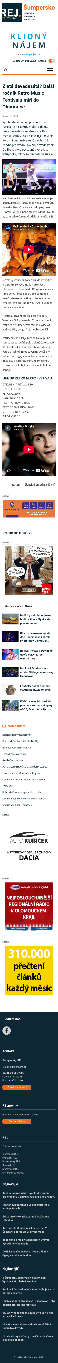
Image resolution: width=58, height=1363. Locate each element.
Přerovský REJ (9, 1157)
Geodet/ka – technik (12, 760)
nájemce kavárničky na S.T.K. (17, 747)
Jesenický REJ (9, 1165)
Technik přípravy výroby (14, 754)
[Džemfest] (29, 570)
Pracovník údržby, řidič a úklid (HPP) (20, 741)
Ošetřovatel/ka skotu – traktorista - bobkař (24, 798)
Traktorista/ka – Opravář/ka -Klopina (21, 773)
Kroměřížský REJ (10, 1169)
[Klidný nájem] (29, 40)
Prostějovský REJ (11, 1161)
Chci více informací (17, 1087)
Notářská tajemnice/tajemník (17, 735)
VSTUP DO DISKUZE (17, 533)
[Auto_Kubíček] (29, 843)
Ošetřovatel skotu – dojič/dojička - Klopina (23, 779)
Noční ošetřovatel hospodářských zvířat (22, 792)
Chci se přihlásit (17, 1121)
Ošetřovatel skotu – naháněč (17, 805)
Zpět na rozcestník (11, 1146)
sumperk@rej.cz (18, 1067)
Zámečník (7, 786)
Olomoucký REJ (10, 1154)
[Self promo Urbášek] (29, 970)
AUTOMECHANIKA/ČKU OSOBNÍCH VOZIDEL (24, 766)
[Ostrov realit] (29, 508)
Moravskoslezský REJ (13, 1172)
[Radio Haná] (29, 906)
